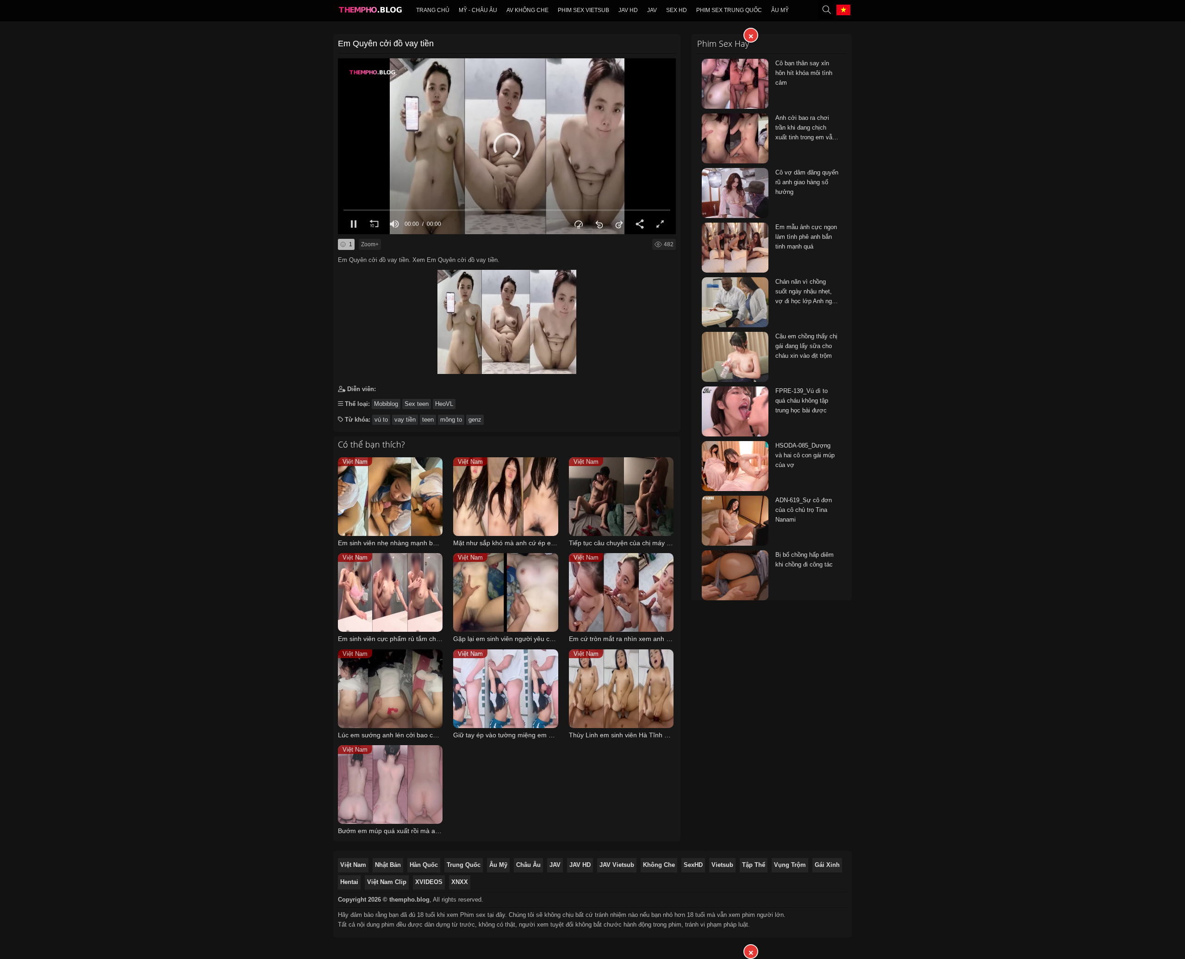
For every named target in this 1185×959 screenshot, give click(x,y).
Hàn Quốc (424, 864)
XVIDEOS (429, 881)
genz (474, 419)
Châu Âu (528, 864)
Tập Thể (753, 864)
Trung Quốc (463, 864)
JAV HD (580, 864)
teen (428, 419)
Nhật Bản (388, 864)
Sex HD (676, 10)
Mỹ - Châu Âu (478, 10)
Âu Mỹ (780, 10)
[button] (506, 146)
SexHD (693, 864)
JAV (652, 10)
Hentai (349, 881)
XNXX (459, 881)
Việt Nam (353, 864)
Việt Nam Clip (386, 881)
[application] (507, 146)
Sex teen (417, 403)
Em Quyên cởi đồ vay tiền (386, 43)
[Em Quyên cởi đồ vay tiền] (507, 319)
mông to (451, 419)
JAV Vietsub (616, 864)
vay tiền (405, 419)
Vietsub (722, 864)
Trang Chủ (432, 10)
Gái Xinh (827, 864)
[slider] (507, 210)
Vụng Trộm (790, 864)
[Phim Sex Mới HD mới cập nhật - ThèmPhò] (370, 12)
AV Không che (527, 10)
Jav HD (628, 10)
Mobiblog (386, 403)
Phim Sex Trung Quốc (729, 10)
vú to (381, 419)
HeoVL (444, 403)
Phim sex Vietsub (583, 10)
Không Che (659, 864)
